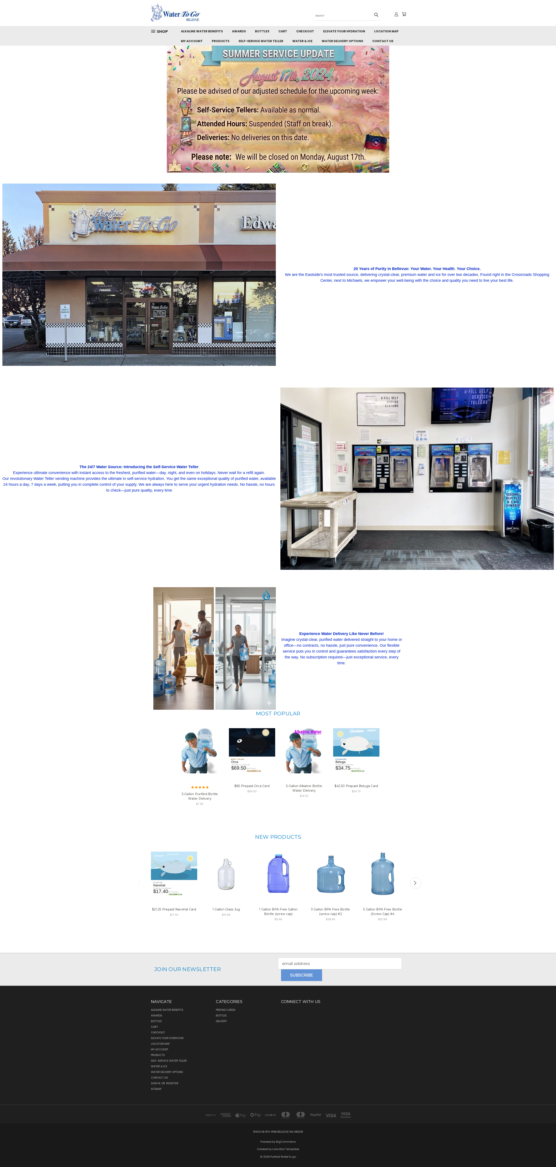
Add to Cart (226, 878)
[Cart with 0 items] (404, 14)
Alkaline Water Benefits (202, 31)
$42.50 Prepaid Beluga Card (356, 786)
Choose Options (200, 755)
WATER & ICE (302, 41)
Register (172, 1083)
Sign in (156, 1083)
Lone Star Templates (285, 1149)
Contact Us (382, 41)
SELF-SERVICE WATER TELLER (260, 41)
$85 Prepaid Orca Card (252, 786)
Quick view (200, 743)
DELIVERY (221, 1021)
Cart (282, 31)
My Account (192, 41)
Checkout (305, 31)
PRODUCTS (220, 41)
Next (415, 883)
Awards (239, 31)
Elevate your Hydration (344, 31)
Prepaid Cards (225, 1010)
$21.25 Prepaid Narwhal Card (174, 909)
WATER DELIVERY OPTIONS (342, 41)
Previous (140, 883)
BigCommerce (286, 1142)
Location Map (386, 31)
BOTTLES (262, 31)
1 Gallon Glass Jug (226, 909)
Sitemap (156, 1089)
